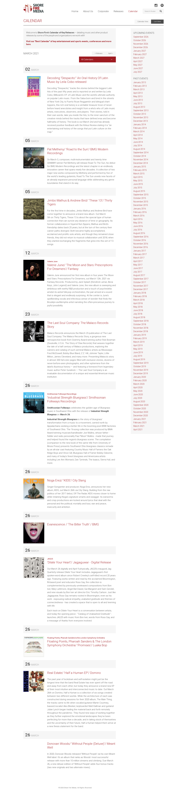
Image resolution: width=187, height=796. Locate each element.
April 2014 (138, 135)
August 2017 (139, 275)
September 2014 (140, 152)
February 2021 (140, 422)
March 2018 (138, 300)
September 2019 (140, 363)
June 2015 (138, 184)
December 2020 (140, 415)
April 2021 (138, 429)
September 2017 (140, 279)
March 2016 (138, 215)
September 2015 (140, 194)
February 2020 (140, 380)
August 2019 (139, 359)
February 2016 (140, 212)
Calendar (133, 11)
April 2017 (138, 261)
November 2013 (140, 117)
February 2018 (140, 296)
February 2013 (140, 86)
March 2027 (138, 58)
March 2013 (138, 89)
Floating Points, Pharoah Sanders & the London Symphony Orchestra (76, 638)
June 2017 (138, 268)
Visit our (30, 41)
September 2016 (140, 237)
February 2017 (140, 254)
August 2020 (139, 401)
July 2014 (137, 145)
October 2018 (139, 324)
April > (110, 53)
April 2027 (138, 61)
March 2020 (138, 384)
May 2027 (137, 65)
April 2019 (138, 345)
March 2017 (138, 258)
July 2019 (137, 356)
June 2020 (138, 394)
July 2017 (137, 272)
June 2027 (138, 68)
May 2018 (137, 307)
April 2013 (138, 93)
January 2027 (139, 51)
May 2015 (137, 180)
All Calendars (87, 59)
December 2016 (140, 247)
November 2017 (140, 286)
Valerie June (52, 261)
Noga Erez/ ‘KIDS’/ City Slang (66, 480)
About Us (88, 11)
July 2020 (137, 398)
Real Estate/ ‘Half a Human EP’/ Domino (74, 673)
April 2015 (138, 177)
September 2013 (140, 110)
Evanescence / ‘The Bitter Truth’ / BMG (73, 524)
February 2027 (140, 54)
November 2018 (140, 328)
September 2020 (140, 405)
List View (157, 22)
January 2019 (139, 335)
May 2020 (137, 391)
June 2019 (138, 352)
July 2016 (137, 230)
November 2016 (140, 244)
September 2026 (140, 37)
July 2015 (137, 187)
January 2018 (139, 293)
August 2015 (139, 191)
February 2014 (140, 128)
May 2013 (137, 96)
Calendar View (142, 22)
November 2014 (140, 159)
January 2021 (139, 419)
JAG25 (50, 559)
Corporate (103, 11)
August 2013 (139, 107)
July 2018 (137, 314)
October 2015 (139, 198)
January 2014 (139, 124)
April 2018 (138, 303)
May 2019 (137, 349)
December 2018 (140, 331)
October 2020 (139, 408)
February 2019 (140, 338)
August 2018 (139, 317)
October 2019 (139, 366)
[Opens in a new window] (155, 5)
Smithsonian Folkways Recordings (61, 394)
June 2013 (138, 100)
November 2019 (140, 370)
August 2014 (139, 149)
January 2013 (139, 82)
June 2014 (138, 142)
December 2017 (140, 289)
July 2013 (137, 103)
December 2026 (140, 47)
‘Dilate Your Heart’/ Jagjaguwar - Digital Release (79, 562)
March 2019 (138, 342)
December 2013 (140, 121)
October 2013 (139, 114)
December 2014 (140, 163)
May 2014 (137, 138)
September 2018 (140, 321)
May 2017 (137, 265)
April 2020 (138, 387)
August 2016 (139, 233)
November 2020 (140, 412)
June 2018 (138, 310)
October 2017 (139, 282)
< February (98, 53)
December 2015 (140, 205)
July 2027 (137, 72)
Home (74, 11)
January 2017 (139, 251)
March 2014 (138, 131)
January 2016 (139, 208)
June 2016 (138, 226)
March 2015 (138, 173)
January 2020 (139, 377)
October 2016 (139, 240)
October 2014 (139, 156)
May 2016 (137, 223)
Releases (118, 11)
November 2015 (140, 201)
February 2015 (140, 170)
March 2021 (138, 426)
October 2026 (139, 40)
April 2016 (138, 219)
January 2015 (139, 166)
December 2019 (140, 373)
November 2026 (140, 44)
